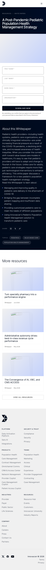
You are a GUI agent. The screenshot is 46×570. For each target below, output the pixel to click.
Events (27, 503)
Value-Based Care (31, 238)
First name (9, 69)
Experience (28, 470)
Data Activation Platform (8, 435)
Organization (10, 97)
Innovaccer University (33, 511)
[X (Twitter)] (3, 556)
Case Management (32, 482)
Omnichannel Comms (11, 466)
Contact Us (6, 538)
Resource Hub (30, 499)
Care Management (9, 459)
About (4, 526)
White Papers (20, 13)
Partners (5, 542)
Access (27, 462)
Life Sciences (7, 511)
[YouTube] (12, 556)
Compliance (29, 434)
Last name (9, 78)
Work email (9, 88)
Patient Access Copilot (11, 488)
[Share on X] (15, 228)
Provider (5, 499)
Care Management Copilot (9, 483)
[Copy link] (20, 228)
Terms (41, 560)
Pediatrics (15, 238)
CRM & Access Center (11, 470)
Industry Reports (31, 515)
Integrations (7, 444)
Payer (4, 503)
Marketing (28, 459)
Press (4, 534)
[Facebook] (8, 556)
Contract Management (11, 462)
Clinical (27, 466)
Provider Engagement (33, 474)
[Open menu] (41, 3)
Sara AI (5, 440)
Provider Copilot (9, 478)
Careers (5, 530)
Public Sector (7, 507)
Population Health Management (16, 242)
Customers (28, 507)
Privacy (27, 442)
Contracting (29, 478)
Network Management (11, 474)
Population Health (9, 455)
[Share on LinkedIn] (11, 228)
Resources (6, 13)
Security (27, 438)
